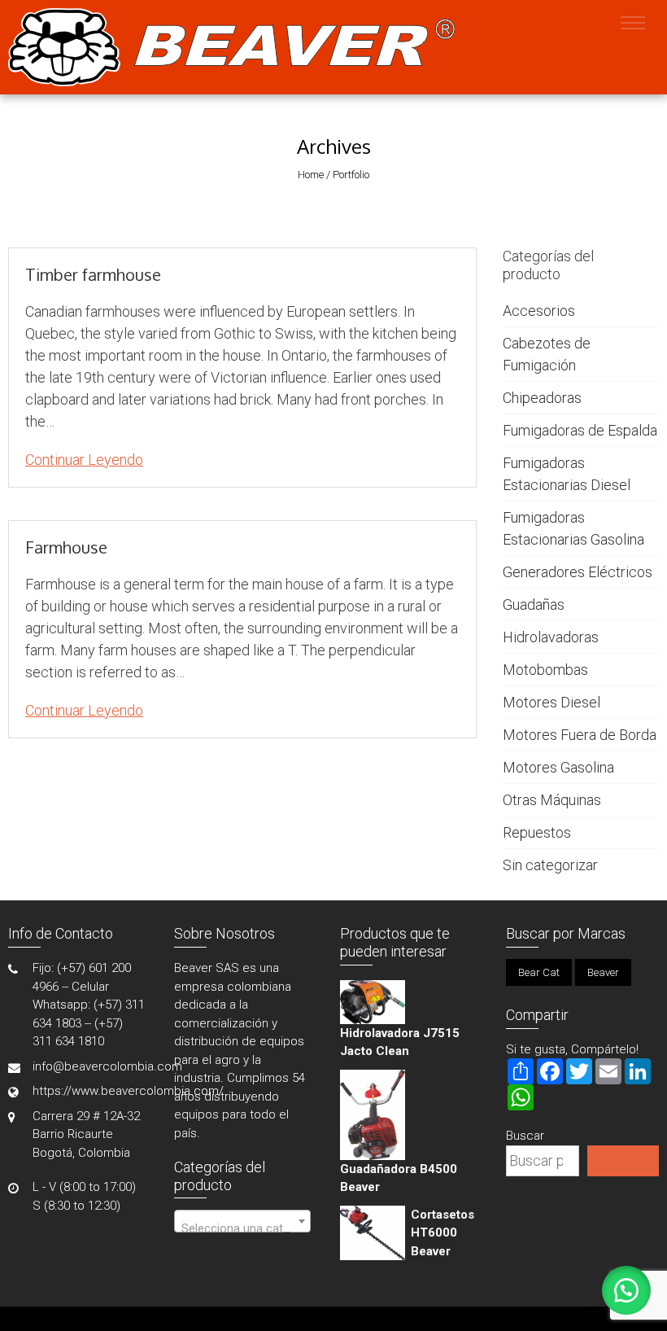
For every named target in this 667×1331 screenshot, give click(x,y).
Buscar (525, 1135)
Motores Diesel (551, 702)
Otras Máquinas (552, 799)
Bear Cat (539, 972)
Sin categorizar (550, 864)
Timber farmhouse (93, 274)
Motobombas (545, 669)
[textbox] (242, 1228)
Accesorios (539, 310)
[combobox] (242, 1221)
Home (311, 175)
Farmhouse (66, 547)
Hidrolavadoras (551, 637)
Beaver (603, 972)
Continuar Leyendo (84, 459)
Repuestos (537, 832)
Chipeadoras (542, 397)
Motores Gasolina (558, 767)
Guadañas (534, 604)
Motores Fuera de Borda (579, 734)
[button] (626, 1290)
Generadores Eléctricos (577, 571)
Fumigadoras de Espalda (580, 430)
